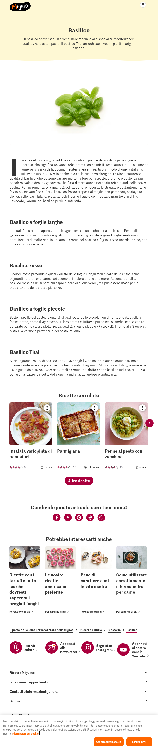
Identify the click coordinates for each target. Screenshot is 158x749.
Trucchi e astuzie (90, 629)
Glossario (114, 629)
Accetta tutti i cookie (108, 742)
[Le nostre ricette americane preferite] (60, 580)
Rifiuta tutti (139, 742)
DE (12, 715)
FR (20, 715)
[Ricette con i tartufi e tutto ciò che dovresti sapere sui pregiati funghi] (24, 580)
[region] (79, 732)
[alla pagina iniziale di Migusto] (20, 4)
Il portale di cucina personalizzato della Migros (41, 629)
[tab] (79, 672)
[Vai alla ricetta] (30, 436)
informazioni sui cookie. (25, 733)
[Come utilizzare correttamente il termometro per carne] (131, 580)
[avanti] (149, 423)
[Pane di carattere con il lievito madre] (96, 580)
